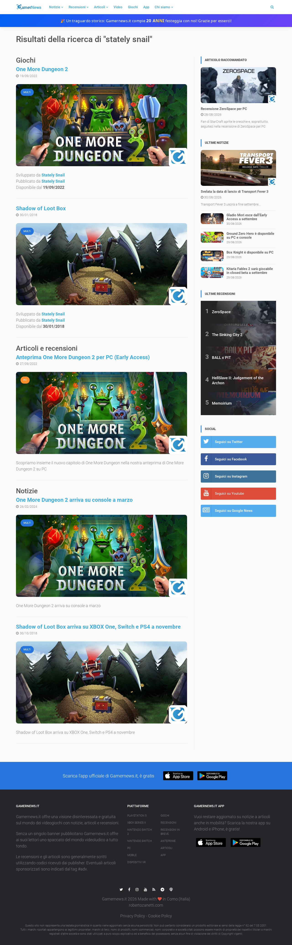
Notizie (54, 7)
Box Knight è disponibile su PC (250, 252)
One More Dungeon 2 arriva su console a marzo (74, 500)
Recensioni (77, 7)
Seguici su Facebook (231, 459)
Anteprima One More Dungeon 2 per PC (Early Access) (83, 357)
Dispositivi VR (136, 862)
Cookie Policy (160, 915)
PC (129, 848)
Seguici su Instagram (231, 476)
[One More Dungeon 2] (101, 125)
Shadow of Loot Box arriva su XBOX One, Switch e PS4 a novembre (98, 627)
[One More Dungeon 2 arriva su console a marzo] (101, 556)
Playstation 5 (137, 815)
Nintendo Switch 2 (139, 832)
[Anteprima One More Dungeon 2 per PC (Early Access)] (101, 413)
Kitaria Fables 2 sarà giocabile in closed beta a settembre (250, 271)
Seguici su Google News (234, 511)
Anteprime (168, 841)
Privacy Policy (132, 915)
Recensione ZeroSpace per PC (224, 109)
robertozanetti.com (146, 905)
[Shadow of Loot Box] (101, 264)
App (146, 7)
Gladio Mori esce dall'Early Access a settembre (247, 217)
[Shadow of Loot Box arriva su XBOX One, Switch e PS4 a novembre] (101, 682)
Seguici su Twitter (228, 442)
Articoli (99, 7)
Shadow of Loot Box (41, 208)
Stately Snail (53, 175)
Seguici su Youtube (229, 493)
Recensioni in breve (170, 832)
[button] (178, 776)
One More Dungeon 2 (42, 69)
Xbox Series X (136, 822)
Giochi (133, 7)
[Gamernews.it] (28, 7)
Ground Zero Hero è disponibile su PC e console (250, 236)
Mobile (132, 855)
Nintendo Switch (139, 841)
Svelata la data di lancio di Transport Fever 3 (235, 192)
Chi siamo (162, 7)
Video (118, 7)
